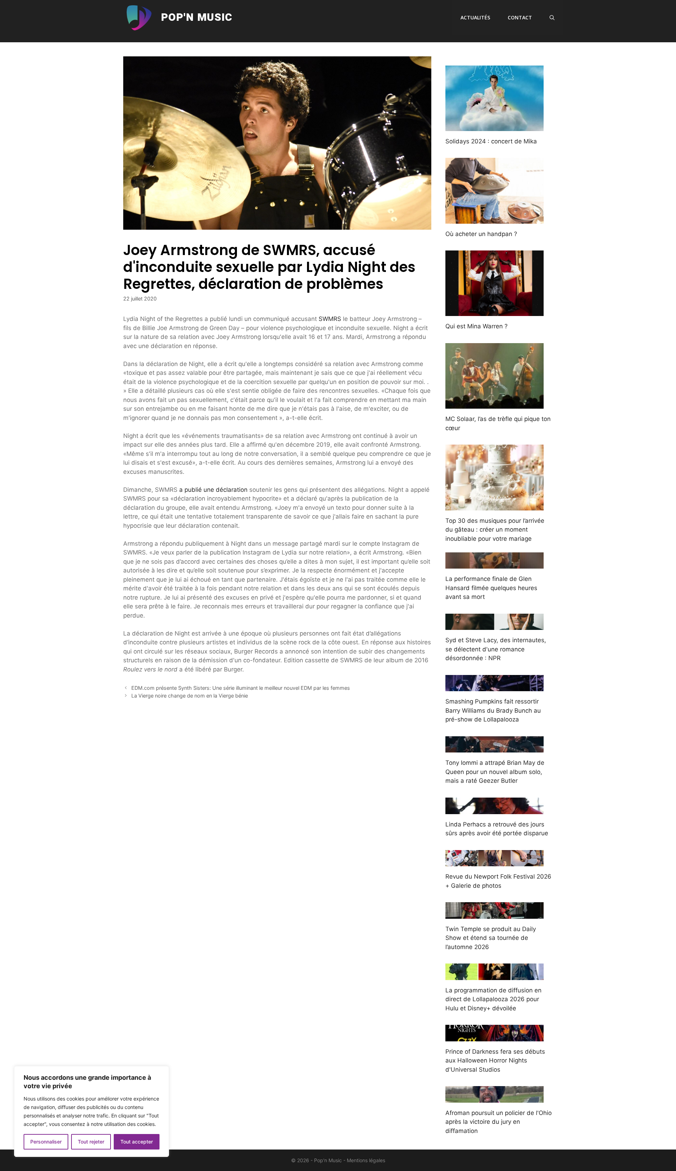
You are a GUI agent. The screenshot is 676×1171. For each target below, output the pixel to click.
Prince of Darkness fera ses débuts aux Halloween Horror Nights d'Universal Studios (495, 1060)
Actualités (475, 17)
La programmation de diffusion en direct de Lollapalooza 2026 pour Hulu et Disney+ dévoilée (493, 999)
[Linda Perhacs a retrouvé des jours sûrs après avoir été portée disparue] (494, 809)
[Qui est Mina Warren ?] (494, 311)
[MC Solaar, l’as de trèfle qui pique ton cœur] (494, 404)
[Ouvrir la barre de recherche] (552, 17)
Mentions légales (366, 1160)
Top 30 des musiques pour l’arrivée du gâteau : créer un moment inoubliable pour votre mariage (494, 529)
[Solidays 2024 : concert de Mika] (494, 126)
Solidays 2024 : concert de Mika (491, 141)
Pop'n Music (196, 17)
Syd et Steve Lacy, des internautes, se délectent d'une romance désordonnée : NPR (495, 649)
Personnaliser (46, 1142)
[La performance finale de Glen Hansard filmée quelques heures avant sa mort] (494, 564)
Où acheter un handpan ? (481, 233)
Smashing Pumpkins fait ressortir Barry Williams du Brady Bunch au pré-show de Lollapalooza (493, 710)
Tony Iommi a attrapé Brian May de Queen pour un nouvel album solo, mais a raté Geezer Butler (494, 771)
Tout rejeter (91, 1142)
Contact (520, 17)
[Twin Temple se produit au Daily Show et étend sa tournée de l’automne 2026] (494, 913)
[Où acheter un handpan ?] (494, 218)
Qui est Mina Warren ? (476, 326)
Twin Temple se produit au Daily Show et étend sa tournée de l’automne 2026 (490, 937)
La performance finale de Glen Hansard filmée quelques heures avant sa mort (491, 587)
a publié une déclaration (213, 489)
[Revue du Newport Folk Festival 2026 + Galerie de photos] (494, 861)
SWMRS (330, 318)
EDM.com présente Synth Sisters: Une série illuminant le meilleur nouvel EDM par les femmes (240, 688)
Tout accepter (136, 1142)
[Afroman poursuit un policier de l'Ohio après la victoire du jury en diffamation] (494, 1097)
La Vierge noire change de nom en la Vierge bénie (189, 696)
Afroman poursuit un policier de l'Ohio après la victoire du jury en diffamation (498, 1121)
